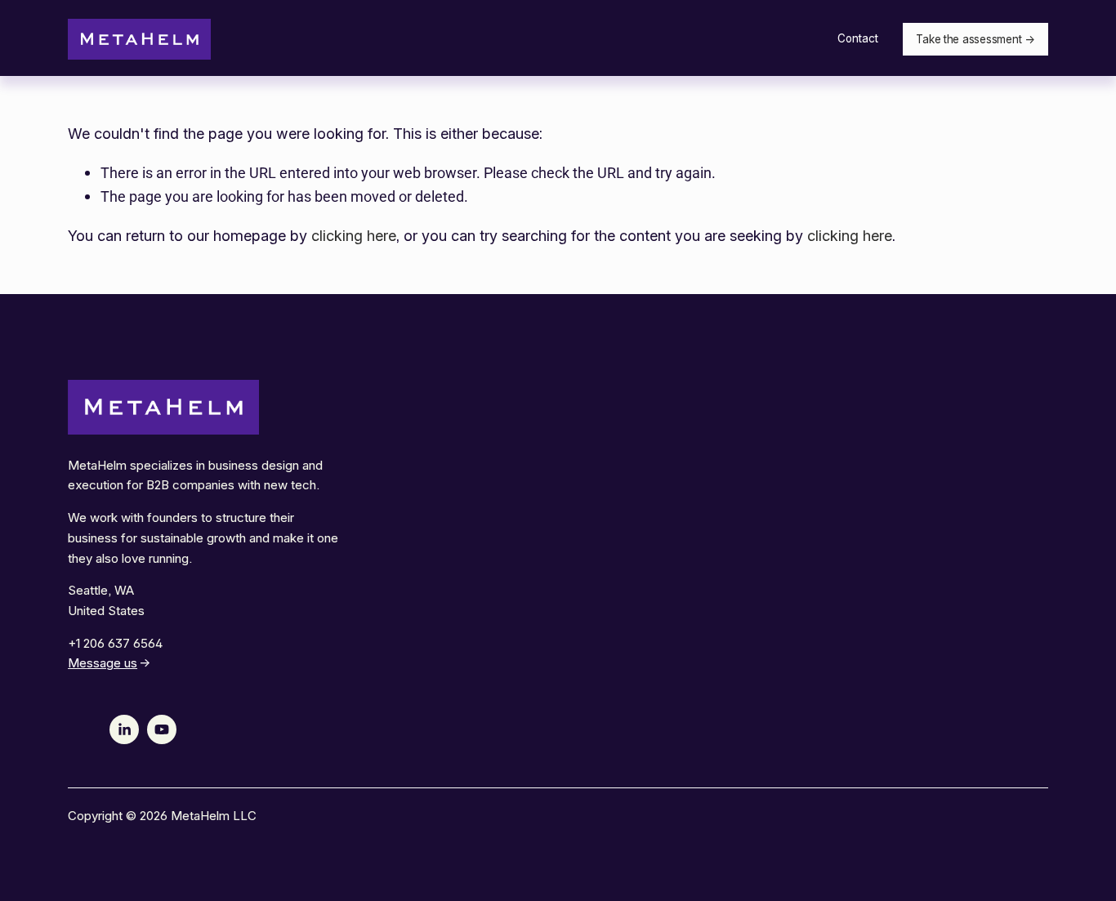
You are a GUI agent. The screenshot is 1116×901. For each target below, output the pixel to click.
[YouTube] (161, 729)
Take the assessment (968, 39)
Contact (857, 38)
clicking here (353, 235)
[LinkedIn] (124, 729)
